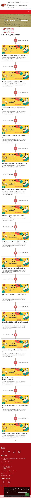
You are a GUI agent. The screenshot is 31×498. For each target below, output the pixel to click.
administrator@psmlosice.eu (9, 470)
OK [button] (27, 494)
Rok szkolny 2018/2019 (8, 32)
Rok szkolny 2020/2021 (8, 29)
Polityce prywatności (22, 492)
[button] (22, 9)
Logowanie (27, 9)
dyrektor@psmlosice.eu (8, 473)
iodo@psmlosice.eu (7, 475)
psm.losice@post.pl (7, 461)
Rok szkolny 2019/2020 (8, 31)
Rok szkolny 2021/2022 (8, 28)
